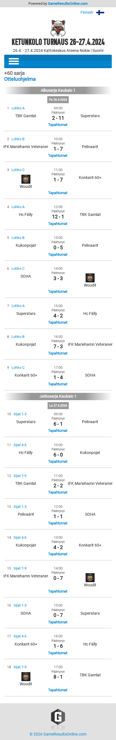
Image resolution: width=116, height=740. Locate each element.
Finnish (87, 12)
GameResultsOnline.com (68, 3)
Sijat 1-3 (20, 414)
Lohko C (18, 170)
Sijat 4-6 (20, 445)
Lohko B (18, 139)
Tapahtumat (57, 125)
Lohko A (18, 108)
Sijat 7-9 (20, 476)
